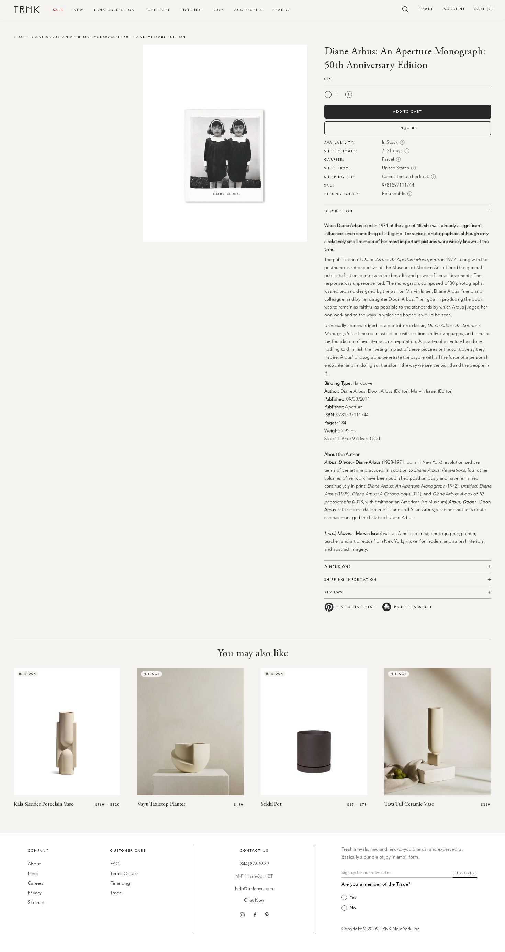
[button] (405, 9)
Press (33, 874)
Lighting (191, 10)
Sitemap (36, 902)
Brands (281, 10)
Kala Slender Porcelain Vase (44, 804)
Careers (36, 883)
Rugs (218, 10)
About (34, 864)
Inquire (408, 128)
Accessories (248, 10)
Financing (120, 883)
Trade (426, 9)
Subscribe (465, 873)
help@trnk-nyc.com (254, 889)
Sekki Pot (271, 804)
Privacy (35, 893)
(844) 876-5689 (254, 864)
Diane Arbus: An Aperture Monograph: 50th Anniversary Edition (108, 37)
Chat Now (254, 900)
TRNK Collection (114, 10)
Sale (58, 10)
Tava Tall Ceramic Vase (409, 804)
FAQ (115, 864)
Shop (19, 37)
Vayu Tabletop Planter (161, 804)
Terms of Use (124, 874)
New (78, 10)
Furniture (157, 10)
